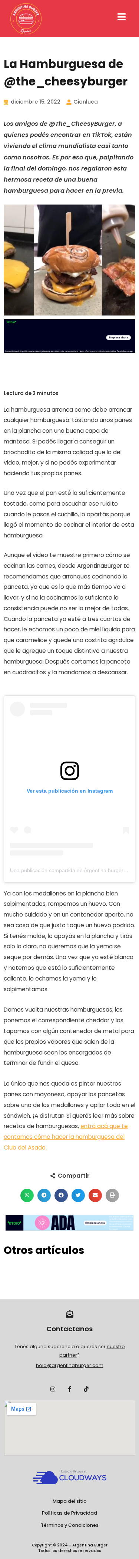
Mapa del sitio (70, 1501)
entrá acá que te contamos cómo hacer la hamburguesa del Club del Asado (66, 1136)
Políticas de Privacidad (69, 1513)
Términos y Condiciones (70, 1525)
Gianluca (85, 101)
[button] (27, 1195)
